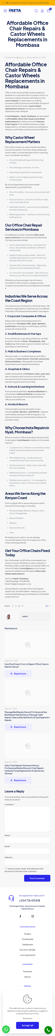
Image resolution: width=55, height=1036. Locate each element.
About (27, 976)
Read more (27, 1018)
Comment (10, 804)
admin (21, 57)
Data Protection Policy (29, 1013)
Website (8, 857)
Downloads (27, 939)
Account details (27, 949)
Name (8, 835)
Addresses (27, 944)
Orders (27, 933)
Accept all (27, 1025)
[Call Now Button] (48, 1030)
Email (8, 846)
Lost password (27, 955)
